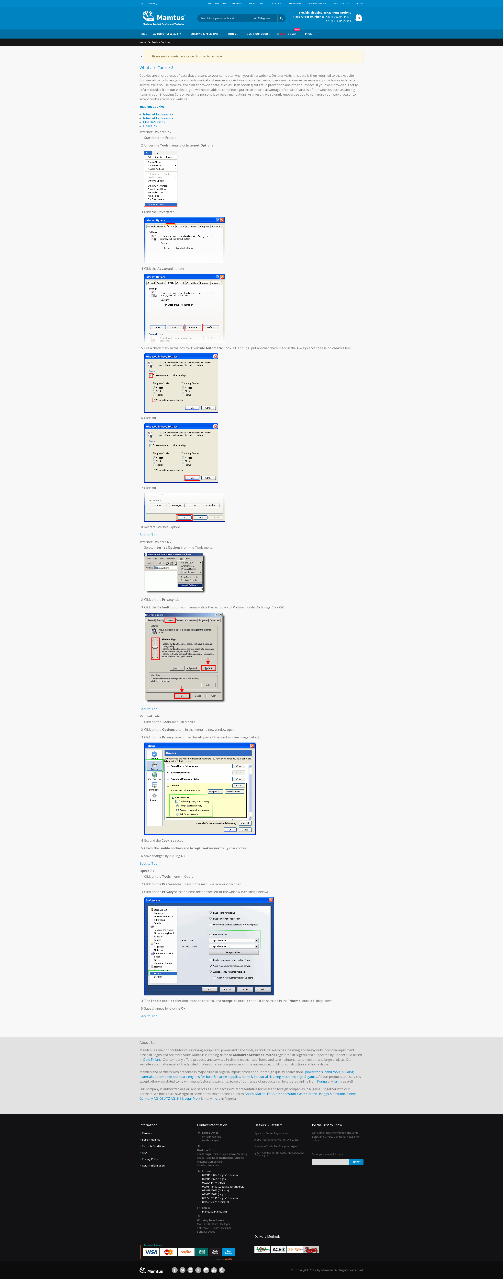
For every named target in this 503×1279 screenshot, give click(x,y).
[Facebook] (175, 1270)
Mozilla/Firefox (154, 122)
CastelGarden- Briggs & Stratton (321, 1094)
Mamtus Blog (341, 3)
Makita (260, 1094)
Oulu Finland (152, 1059)
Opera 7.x (150, 126)
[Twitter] (182, 1270)
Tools (232, 34)
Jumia (338, 1081)
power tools (314, 1072)
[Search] (281, 18)
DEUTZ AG (167, 1098)
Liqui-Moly (192, 1098)
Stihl (179, 1098)
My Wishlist (295, 3)
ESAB (271, 1094)
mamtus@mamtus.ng (214, 1211)
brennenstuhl (285, 1094)
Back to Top (148, 535)
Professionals (317, 3)
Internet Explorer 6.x (158, 118)
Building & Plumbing (204, 34)
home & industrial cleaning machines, (269, 1076)
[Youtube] (214, 1270)
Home (143, 42)
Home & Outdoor (256, 34)
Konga (322, 1081)
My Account (256, 3)
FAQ (144, 1152)
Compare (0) (150, 3)
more (216, 1098)
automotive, (164, 1076)
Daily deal (276, 3)
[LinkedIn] (190, 1270)
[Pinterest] (222, 1270)
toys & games (307, 1076)
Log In (359, 3)
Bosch (294, 32)
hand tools (332, 1072)
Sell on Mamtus (151, 1139)
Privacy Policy (150, 1159)
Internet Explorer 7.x (158, 114)
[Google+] (198, 1270)
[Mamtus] (164, 18)
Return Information (153, 1165)
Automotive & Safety (167, 34)
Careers (147, 1133)
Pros (308, 34)
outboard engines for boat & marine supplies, (207, 1076)
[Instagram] (206, 1270)
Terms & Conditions (153, 1146)
